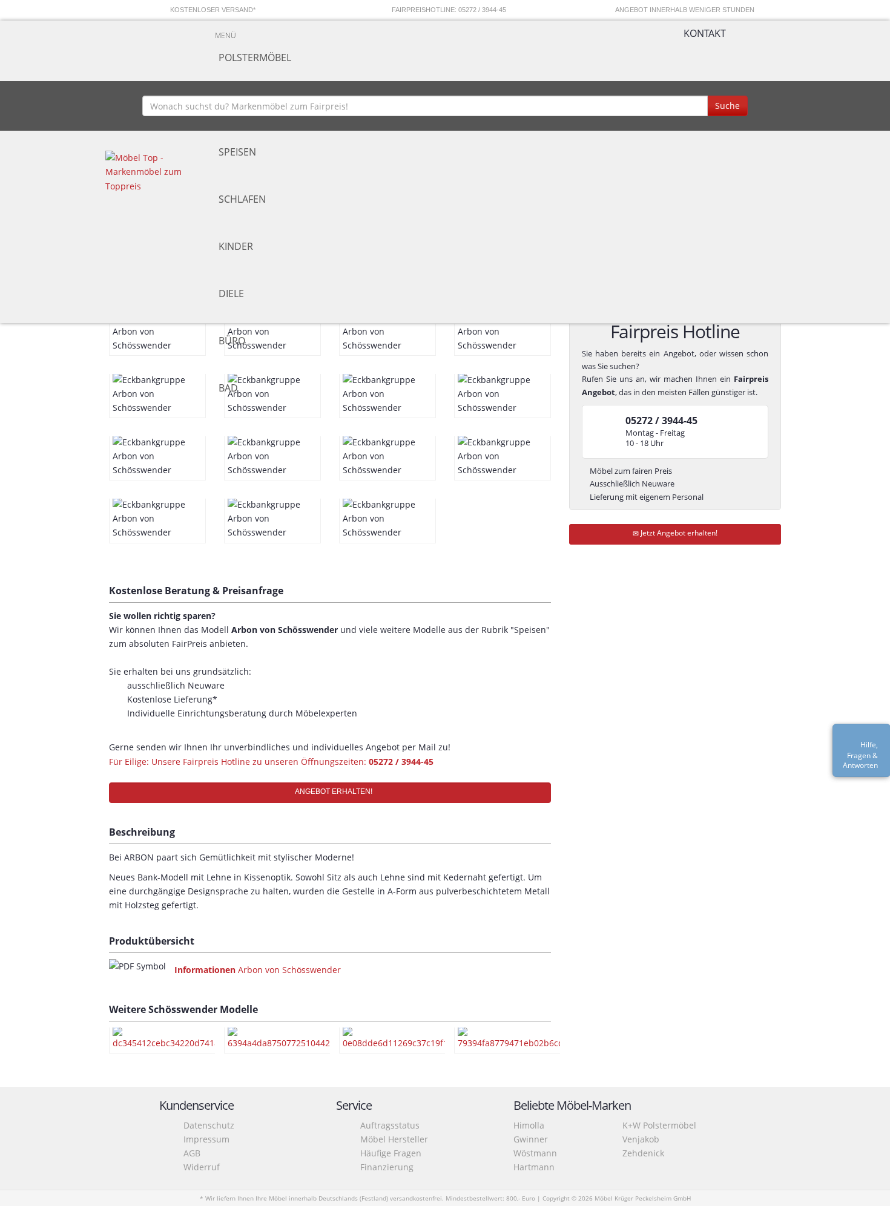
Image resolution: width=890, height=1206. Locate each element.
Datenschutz (208, 1125)
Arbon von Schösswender (257, 969)
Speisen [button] (237, 152)
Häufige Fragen (390, 1153)
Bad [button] (228, 388)
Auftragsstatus (390, 1125)
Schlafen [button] (242, 199)
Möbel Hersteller (394, 1139)
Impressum (206, 1139)
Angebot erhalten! (333, 791)
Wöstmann (535, 1153)
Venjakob (640, 1139)
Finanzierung (387, 1167)
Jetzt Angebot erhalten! (678, 533)
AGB (191, 1153)
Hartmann (534, 1167)
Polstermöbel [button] (255, 57)
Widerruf (201, 1167)
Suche (727, 105)
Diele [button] (231, 293)
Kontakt (705, 33)
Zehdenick (643, 1153)
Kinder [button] (236, 246)
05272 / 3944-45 (401, 761)
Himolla (528, 1125)
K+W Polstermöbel (659, 1125)
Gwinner (530, 1139)
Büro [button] (232, 340)
